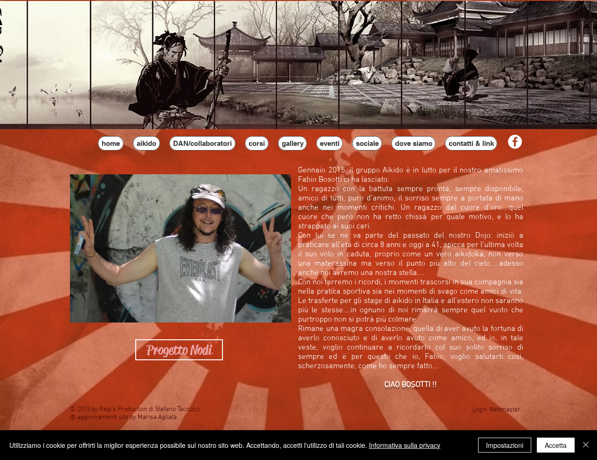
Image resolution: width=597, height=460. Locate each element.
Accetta (556, 445)
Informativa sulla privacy (404, 445)
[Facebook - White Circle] (515, 142)
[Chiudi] (585, 445)
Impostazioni (504, 445)
